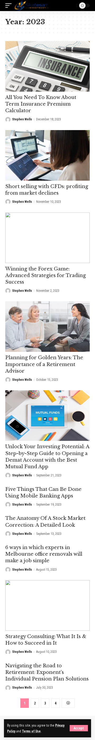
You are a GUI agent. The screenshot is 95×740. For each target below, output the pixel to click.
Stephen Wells (22, 119)
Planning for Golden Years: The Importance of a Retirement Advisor (44, 364)
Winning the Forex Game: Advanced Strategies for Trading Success (45, 275)
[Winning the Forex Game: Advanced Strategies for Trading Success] (47, 238)
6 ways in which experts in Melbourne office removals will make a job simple (43, 554)
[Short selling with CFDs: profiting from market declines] (47, 155)
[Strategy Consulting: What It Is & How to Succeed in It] (47, 605)
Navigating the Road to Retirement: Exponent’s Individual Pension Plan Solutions (47, 672)
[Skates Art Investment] (31, 5)
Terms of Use (31, 731)
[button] (79, 728)
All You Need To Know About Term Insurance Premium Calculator (40, 104)
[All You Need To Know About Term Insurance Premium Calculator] (47, 66)
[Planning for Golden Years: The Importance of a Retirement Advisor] (47, 326)
